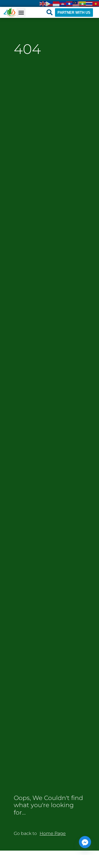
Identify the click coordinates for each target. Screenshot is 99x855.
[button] (21, 12)
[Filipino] (49, 3)
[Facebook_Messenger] (85, 842)
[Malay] (76, 3)
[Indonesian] (56, 3)
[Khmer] (62, 3)
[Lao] (69, 3)
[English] (43, 3)
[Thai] (89, 3)
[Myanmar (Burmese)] (82, 3)
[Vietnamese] (95, 3)
